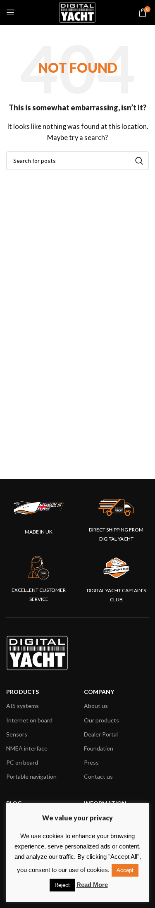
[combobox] (77, 160)
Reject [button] (62, 885)
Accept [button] (125, 870)
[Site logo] (78, 11)
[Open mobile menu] (10, 12)
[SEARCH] (139, 160)
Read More (92, 884)
